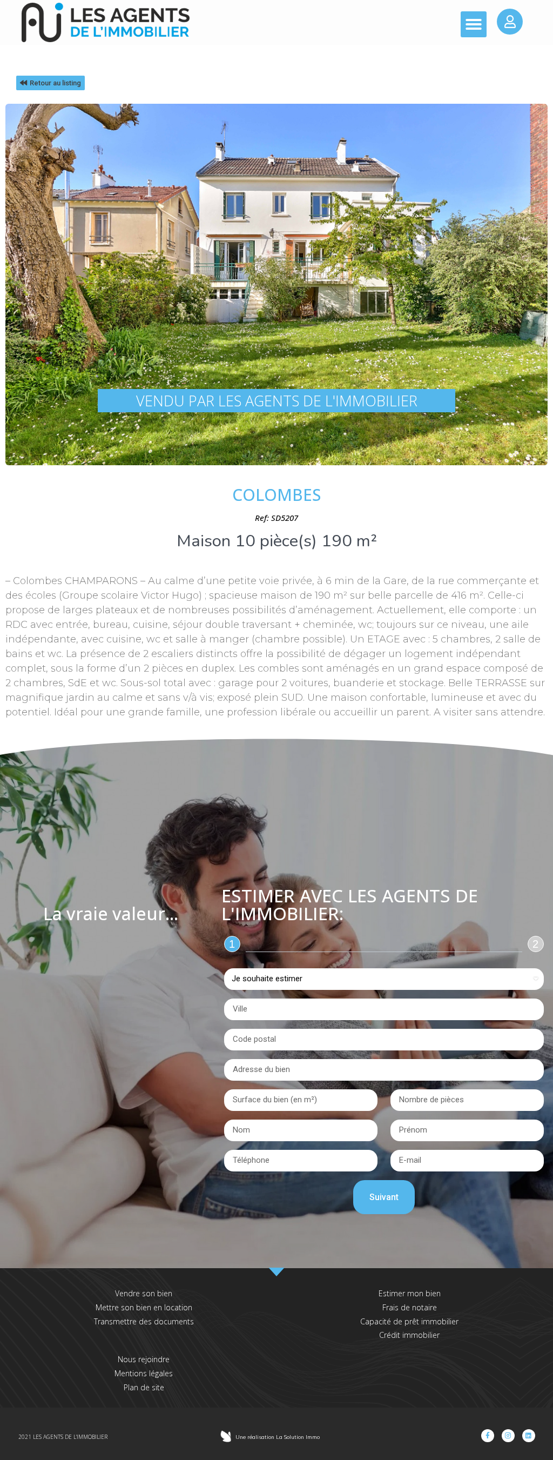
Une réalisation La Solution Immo (277, 1437)
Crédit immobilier (409, 1335)
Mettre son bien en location (144, 1307)
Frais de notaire (409, 1307)
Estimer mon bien (410, 1293)
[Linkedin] (528, 1435)
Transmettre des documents (144, 1321)
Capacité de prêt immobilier (409, 1321)
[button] (474, 24)
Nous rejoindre (144, 1359)
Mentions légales (143, 1373)
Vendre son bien (143, 1293)
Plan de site (144, 1387)
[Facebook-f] (487, 1435)
